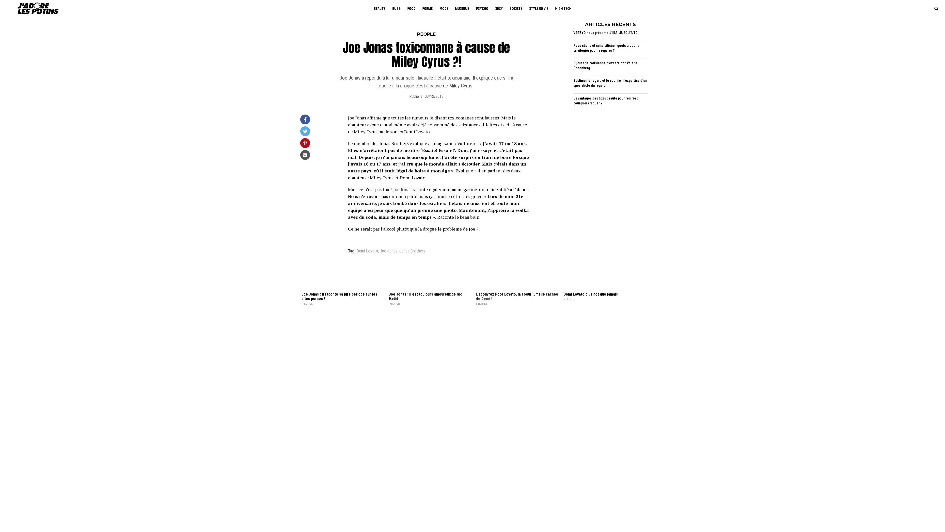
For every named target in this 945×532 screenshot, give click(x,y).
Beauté (379, 9)
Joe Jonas (388, 251)
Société (516, 9)
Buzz (396, 9)
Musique (462, 9)
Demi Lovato (367, 251)
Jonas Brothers (412, 251)
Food (411, 9)
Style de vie (538, 9)
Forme (427, 9)
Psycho (482, 9)
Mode (444, 9)
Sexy (499, 9)
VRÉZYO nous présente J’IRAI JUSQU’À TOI (606, 33)
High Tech (563, 9)
